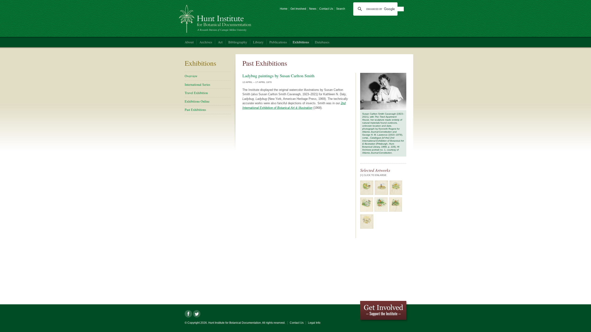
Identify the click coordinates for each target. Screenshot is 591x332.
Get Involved (298, 8)
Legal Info (314, 322)
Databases (322, 42)
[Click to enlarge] (366, 194)
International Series (197, 84)
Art (220, 42)
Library (258, 42)
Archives (205, 42)
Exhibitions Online (197, 101)
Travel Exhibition (196, 93)
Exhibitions (301, 42)
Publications (278, 42)
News (312, 8)
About (189, 42)
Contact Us (326, 8)
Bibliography (237, 42)
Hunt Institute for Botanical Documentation (216, 17)
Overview (191, 76)
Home (283, 8)
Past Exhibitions (195, 109)
